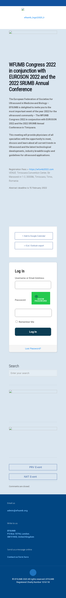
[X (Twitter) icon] (29, 3)
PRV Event (35, 467)
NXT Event (30, 476)
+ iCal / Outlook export (34, 245)
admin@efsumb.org (17, 510)
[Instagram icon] (41, 3)
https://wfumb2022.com (41, 169)
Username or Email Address (29, 278)
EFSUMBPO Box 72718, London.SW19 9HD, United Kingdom (20, 533)
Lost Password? (33, 348)
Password (20, 300)
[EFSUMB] (33, 17)
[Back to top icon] (33, 572)
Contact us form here (18, 557)
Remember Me (26, 321)
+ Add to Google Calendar (33, 236)
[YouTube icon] (33, 3)
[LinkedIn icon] (37, 3)
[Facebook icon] (25, 3)
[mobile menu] (61, 12)
